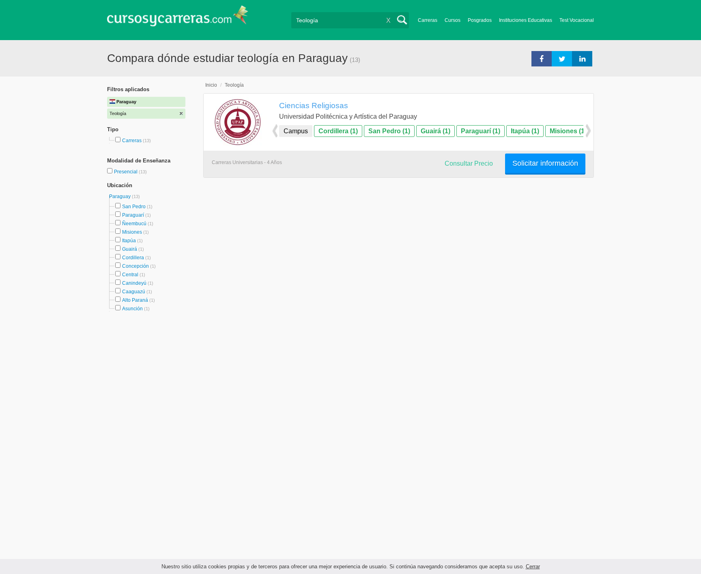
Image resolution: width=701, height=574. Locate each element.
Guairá (129, 249)
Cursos (452, 20)
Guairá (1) (435, 131)
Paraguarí (133, 215)
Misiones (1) (568, 131)
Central (130, 274)
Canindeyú (134, 283)
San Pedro (134, 206)
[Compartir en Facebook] (541, 58)
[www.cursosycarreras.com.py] (177, 18)
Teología (234, 85)
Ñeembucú (134, 223)
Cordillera (133, 257)
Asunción (132, 309)
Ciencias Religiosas (313, 105)
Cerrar (533, 566)
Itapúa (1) (525, 131)
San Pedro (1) (389, 131)
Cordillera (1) (338, 131)
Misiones (132, 232)
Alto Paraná (135, 300)
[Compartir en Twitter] (562, 58)
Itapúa (129, 240)
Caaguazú (133, 291)
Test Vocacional (576, 20)
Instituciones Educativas (525, 20)
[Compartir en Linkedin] (582, 58)
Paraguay (120, 196)
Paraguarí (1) (480, 131)
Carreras (427, 20)
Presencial (126, 172)
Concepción (135, 266)
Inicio (211, 85)
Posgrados (480, 20)
